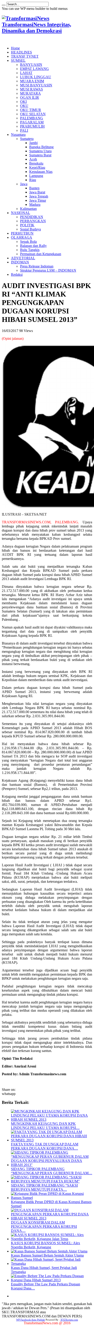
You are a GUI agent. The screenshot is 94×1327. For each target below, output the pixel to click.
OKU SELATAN (33, 114)
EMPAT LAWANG (34, 69)
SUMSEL (18, 60)
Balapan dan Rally (33, 246)
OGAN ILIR (29, 97)
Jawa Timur (37, 200)
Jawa (23, 184)
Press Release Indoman (36, 266)
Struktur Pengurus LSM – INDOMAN (48, 270)
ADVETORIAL (23, 258)
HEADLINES (21, 52)
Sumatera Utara (40, 151)
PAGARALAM (32, 122)
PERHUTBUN (22, 233)
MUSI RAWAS (31, 89)
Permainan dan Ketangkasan (40, 254)
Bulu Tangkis (29, 250)
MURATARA (30, 93)
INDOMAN (20, 262)
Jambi (33, 143)
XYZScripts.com (69, 1319)
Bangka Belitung (41, 147)
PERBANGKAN (33, 221)
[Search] (3, 5)
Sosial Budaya (30, 229)
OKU (24, 106)
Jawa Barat (37, 192)
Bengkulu (36, 163)
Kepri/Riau (37, 167)
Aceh (33, 159)
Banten (34, 188)
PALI (24, 130)
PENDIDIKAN (31, 217)
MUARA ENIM (32, 81)
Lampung (36, 176)
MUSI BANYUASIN (36, 85)
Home (15, 48)
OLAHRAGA (21, 237)
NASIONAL (20, 213)
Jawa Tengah (38, 196)
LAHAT (26, 73)
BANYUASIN (31, 65)
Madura (34, 204)
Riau (32, 180)
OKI (23, 102)
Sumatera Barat (40, 155)
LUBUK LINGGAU (35, 77)
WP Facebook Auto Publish (30, 1319)
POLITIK (27, 225)
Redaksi (17, 274)
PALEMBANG (31, 118)
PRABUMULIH (32, 126)
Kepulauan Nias (40, 172)
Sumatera (27, 139)
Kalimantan (28, 209)
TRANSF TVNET (25, 56)
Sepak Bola (28, 241)
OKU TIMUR (30, 110)
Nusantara (18, 134)
